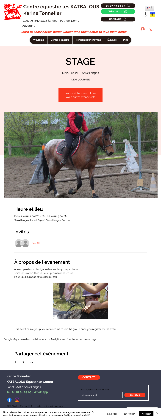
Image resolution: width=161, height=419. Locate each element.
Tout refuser (129, 413)
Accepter (146, 413)
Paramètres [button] (111, 413)
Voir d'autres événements (80, 96)
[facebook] (9, 400)
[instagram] (17, 400)
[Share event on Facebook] (15, 362)
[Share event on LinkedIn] (31, 362)
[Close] (157, 413)
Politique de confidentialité (77, 415)
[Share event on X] (23, 362)
